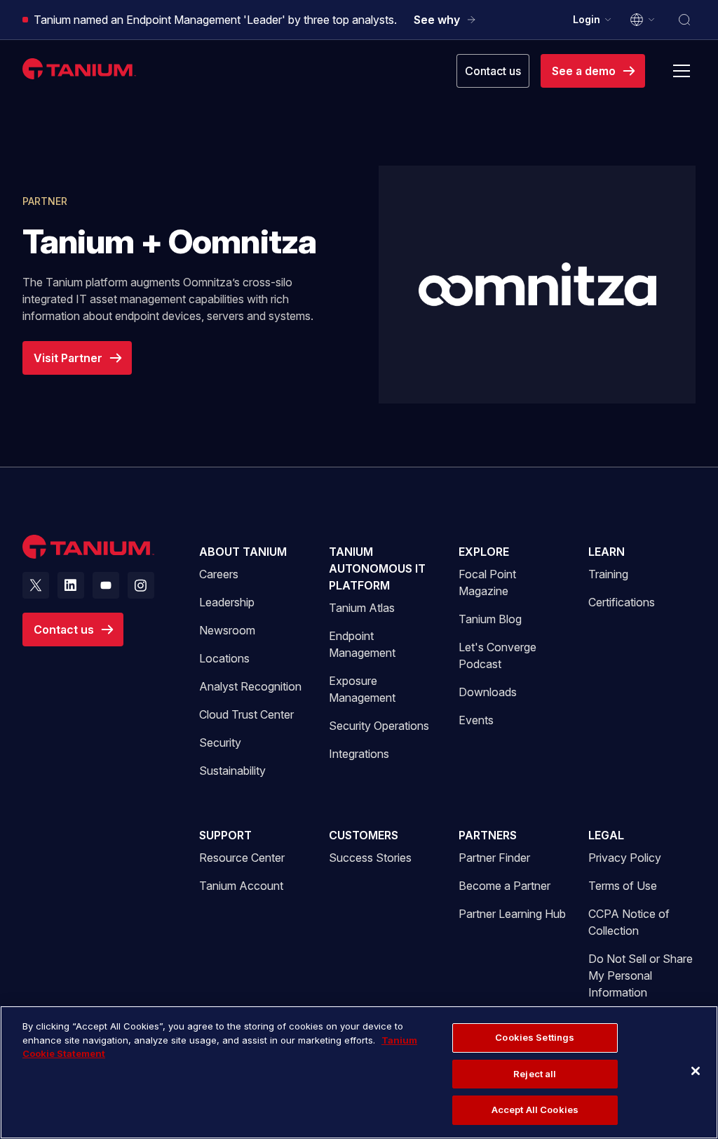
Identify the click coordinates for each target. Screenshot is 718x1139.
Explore (484, 552)
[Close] (695, 1070)
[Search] (684, 19)
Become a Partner (504, 886)
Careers (218, 574)
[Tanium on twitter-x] (35, 585)
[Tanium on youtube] (106, 585)
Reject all (534, 1073)
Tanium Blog (490, 619)
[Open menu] (682, 71)
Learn (606, 552)
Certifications (621, 602)
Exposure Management (362, 689)
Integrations (359, 754)
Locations (224, 658)
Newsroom (227, 630)
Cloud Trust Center (246, 714)
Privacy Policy (624, 858)
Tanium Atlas (362, 608)
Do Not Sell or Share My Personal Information (640, 975)
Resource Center (242, 857)
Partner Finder (494, 858)
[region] (359, 1072)
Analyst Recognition (250, 686)
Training (608, 574)
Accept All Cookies (535, 1109)
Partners (488, 835)
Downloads (488, 692)
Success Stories (370, 858)
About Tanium (243, 552)
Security (220, 742)
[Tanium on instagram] (141, 585)
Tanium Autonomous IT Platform (377, 568)
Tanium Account (241, 885)
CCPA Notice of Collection (629, 922)
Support (225, 835)
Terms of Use (622, 886)
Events (476, 720)
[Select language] (643, 19)
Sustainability (232, 771)
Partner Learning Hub (512, 913)
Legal (606, 835)
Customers (363, 835)
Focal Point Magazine (487, 582)
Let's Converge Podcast (497, 655)
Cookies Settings (534, 1037)
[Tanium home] (79, 68)
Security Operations (379, 726)
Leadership (227, 602)
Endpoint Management (362, 644)
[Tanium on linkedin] (70, 585)
